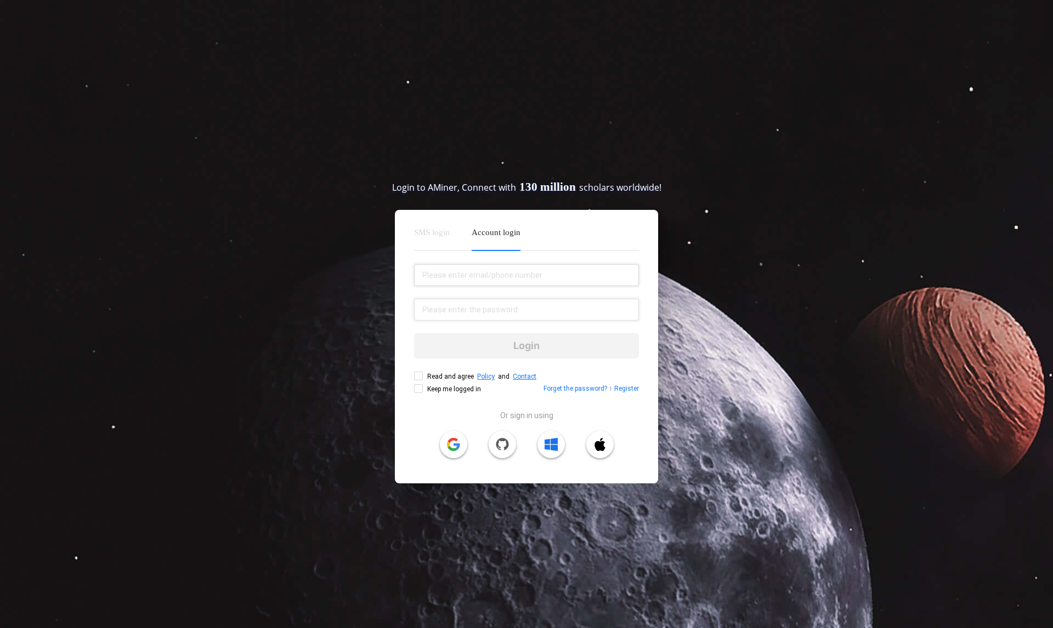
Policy (486, 376)
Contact (524, 376)
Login (526, 345)
